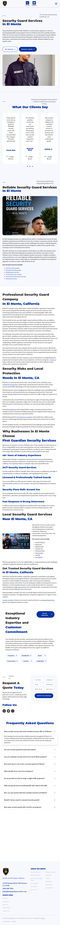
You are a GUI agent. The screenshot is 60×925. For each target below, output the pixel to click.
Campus (26, 661)
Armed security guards (13, 268)
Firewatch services (11, 279)
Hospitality (40, 661)
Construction (11, 661)
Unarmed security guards (13, 270)
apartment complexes (26, 417)
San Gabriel (38, 557)
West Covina (39, 553)
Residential (25, 655)
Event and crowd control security (16, 276)
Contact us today (7, 600)
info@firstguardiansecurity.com (14, 891)
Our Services (9, 49)
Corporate (11, 655)
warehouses (12, 409)
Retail (40, 655)
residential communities (10, 384)
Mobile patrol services (12, 272)
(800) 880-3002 (7, 888)
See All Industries (44, 614)
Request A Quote (27, 49)
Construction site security (14, 274)
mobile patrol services (20, 587)
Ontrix (43, 918)
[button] (56, 3)
